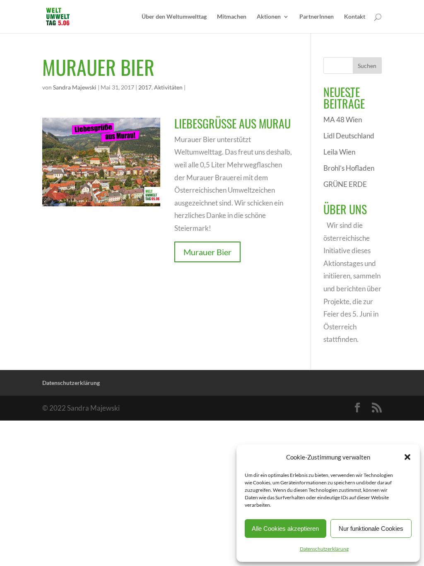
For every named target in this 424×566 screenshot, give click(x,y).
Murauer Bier (207, 252)
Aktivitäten (168, 87)
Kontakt (354, 17)
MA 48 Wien (342, 119)
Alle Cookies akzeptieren (285, 528)
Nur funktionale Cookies (371, 528)
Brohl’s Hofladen (348, 168)
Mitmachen (231, 17)
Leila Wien (339, 152)
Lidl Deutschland (348, 135)
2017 (145, 87)
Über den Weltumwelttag (174, 17)
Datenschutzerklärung (324, 549)
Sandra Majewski (74, 87)
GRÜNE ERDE (345, 184)
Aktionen (269, 17)
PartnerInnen (316, 17)
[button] (407, 457)
